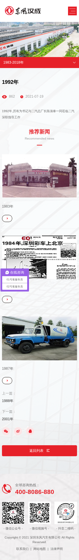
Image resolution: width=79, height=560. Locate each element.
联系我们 (22, 549)
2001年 (7, 419)
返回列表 (36, 450)
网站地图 (39, 549)
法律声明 (56, 549)
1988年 (7, 401)
